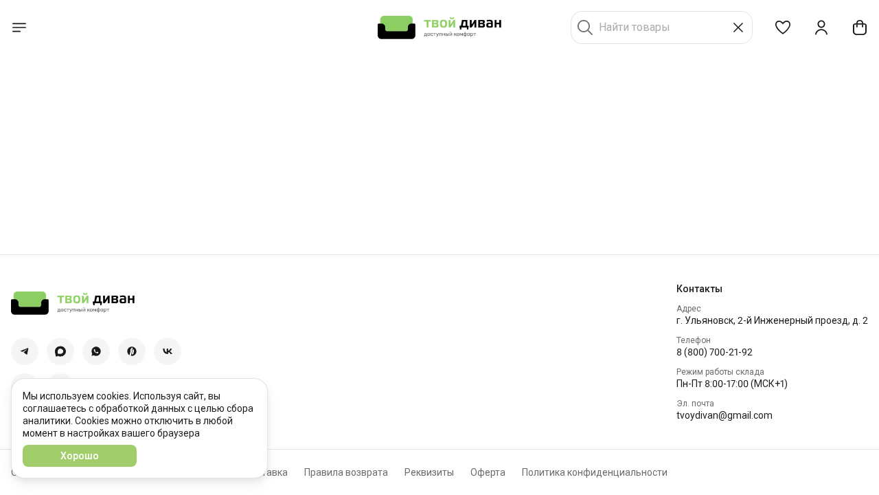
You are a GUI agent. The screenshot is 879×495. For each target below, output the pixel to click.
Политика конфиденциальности (594, 472)
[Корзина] (860, 27)
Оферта (487, 472)
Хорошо (79, 455)
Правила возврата (346, 472)
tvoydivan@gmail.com (724, 415)
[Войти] (821, 27)
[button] (783, 27)
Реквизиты (429, 472)
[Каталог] (19, 27)
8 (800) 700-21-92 (714, 352)
